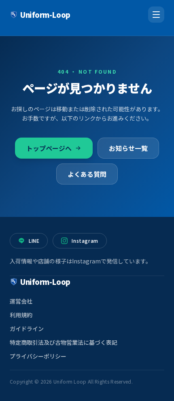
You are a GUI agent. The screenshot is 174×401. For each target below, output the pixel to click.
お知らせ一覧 (128, 148)
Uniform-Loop (45, 14)
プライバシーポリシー (38, 356)
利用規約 (21, 315)
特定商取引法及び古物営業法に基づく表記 (63, 342)
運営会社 (21, 301)
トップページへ (49, 148)
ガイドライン (27, 329)
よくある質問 (87, 174)
